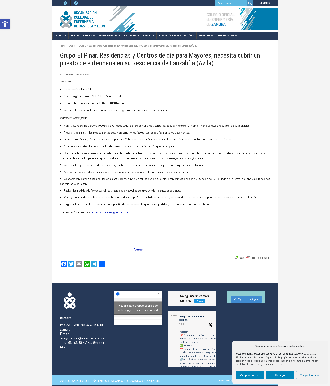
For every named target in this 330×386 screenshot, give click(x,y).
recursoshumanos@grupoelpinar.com (112, 212)
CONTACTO (265, 3)
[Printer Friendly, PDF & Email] (251, 257)
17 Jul (181, 324)
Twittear (138, 249)
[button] (5, 24)
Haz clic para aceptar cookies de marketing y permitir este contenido (138, 308)
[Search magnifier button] (250, 3)
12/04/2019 (68, 74)
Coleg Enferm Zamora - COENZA (191, 318)
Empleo (72, 45)
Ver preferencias (310, 375)
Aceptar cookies (250, 375)
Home (62, 45)
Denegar (280, 375)
